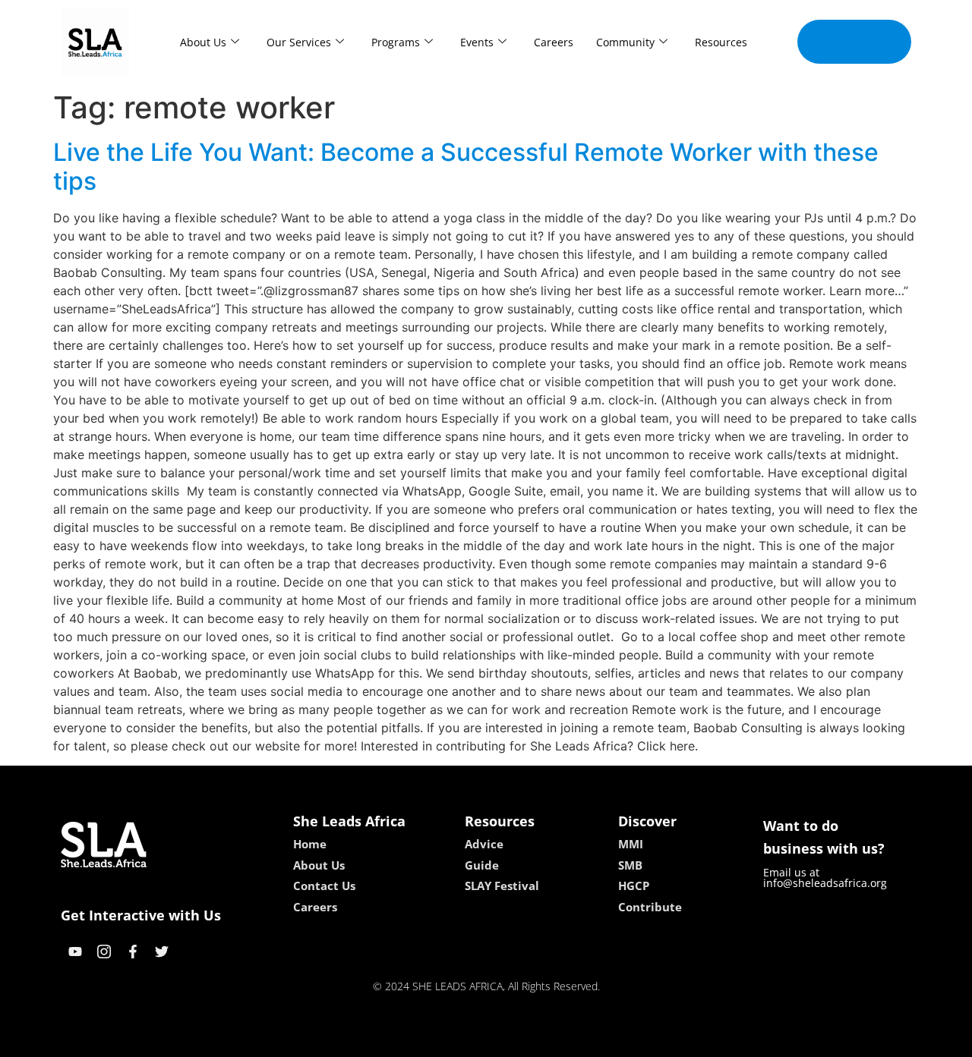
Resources (721, 42)
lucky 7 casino (526, 1040)
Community (625, 42)
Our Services (299, 42)
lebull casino (445, 1040)
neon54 (592, 1040)
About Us (203, 42)
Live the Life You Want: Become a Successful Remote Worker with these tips (466, 166)
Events (477, 42)
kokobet (382, 1040)
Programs (395, 42)
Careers (553, 42)
